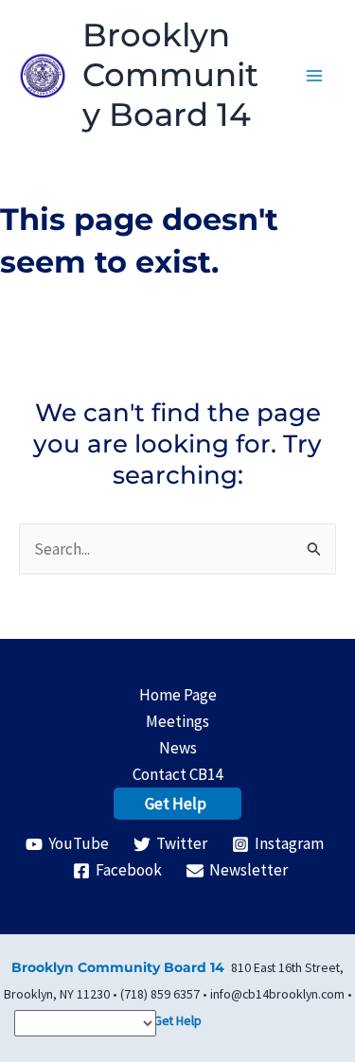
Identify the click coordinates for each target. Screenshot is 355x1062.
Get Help (175, 803)
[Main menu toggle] (315, 75)
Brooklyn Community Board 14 (170, 74)
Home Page (178, 694)
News (178, 747)
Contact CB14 (177, 774)
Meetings (177, 721)
